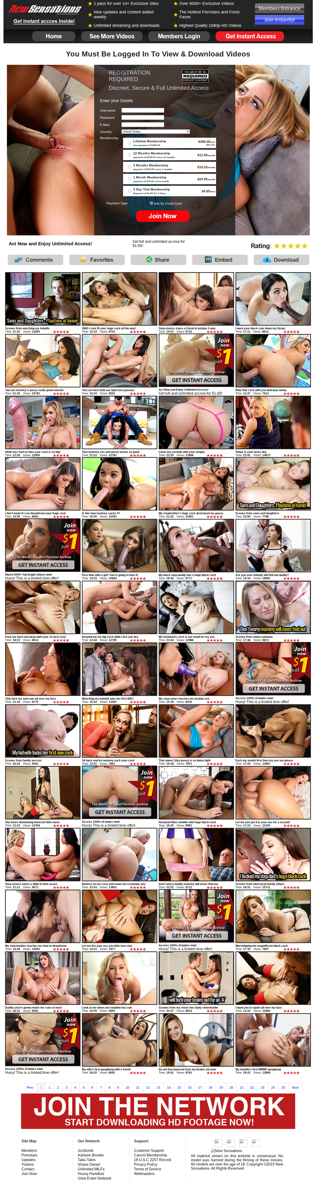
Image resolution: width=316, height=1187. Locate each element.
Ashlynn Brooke (91, 1155)
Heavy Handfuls (91, 1174)
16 (190, 1087)
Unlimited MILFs (91, 1169)
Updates (28, 1160)
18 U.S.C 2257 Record (152, 1160)
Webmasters (144, 1174)
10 (127, 1087)
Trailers (28, 1164)
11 (137, 1087)
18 (210, 1087)
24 (273, 1087)
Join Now (29, 1174)
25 (283, 1087)
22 (252, 1087)
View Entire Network (94, 1178)
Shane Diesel (89, 1164)
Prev (30, 1087)
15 (179, 1087)
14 (169, 1087)
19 (221, 1087)
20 (231, 1087)
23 (262, 1087)
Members (29, 1151)
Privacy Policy (145, 1164)
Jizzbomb (85, 1151)
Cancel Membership (150, 1155)
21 (242, 1087)
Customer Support (149, 1151)
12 (148, 1087)
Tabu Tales (87, 1160)
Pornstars (29, 1155)
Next (295, 1087)
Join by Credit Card (168, 203)
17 (200, 1087)
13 (158, 1087)
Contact (28, 1169)
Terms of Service (147, 1169)
